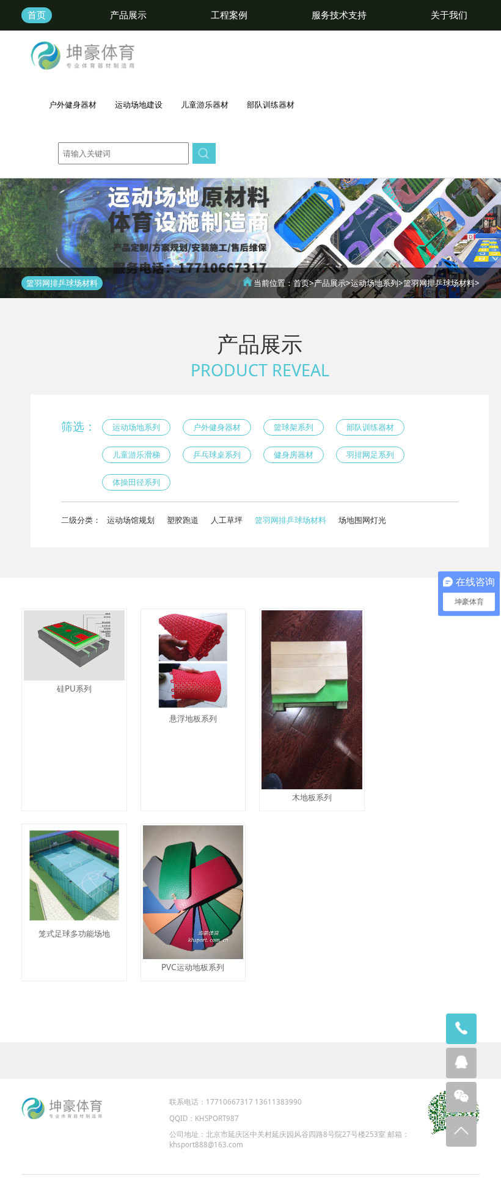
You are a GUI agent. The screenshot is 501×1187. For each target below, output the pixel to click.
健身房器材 (293, 454)
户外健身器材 (217, 427)
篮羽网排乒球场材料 (439, 282)
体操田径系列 (136, 482)
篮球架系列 (293, 427)
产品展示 (128, 15)
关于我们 (449, 15)
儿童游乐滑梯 (136, 454)
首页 (36, 15)
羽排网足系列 (370, 454)
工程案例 (229, 15)
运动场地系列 (374, 282)
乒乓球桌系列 (217, 454)
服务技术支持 (339, 15)
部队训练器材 (370, 427)
